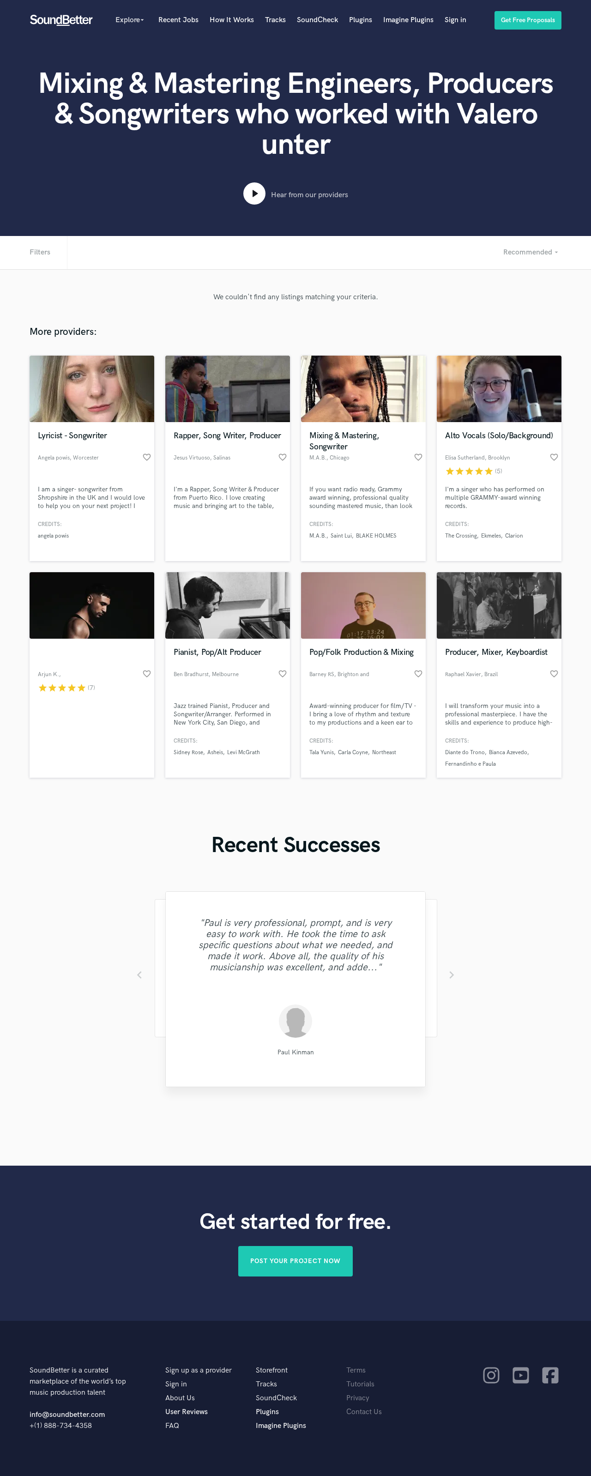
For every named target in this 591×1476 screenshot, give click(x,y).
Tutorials (360, 1384)
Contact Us (364, 1412)
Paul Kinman (295, 1052)
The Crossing (461, 535)
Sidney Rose (188, 752)
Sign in (455, 20)
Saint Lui (341, 535)
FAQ (172, 1426)
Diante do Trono (465, 752)
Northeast (384, 752)
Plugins (360, 20)
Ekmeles (491, 535)
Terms (356, 1370)
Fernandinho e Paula (470, 764)
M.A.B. (317, 535)
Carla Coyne (353, 752)
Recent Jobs (178, 20)
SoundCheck (317, 20)
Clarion (514, 535)
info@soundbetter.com (67, 1414)
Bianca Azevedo (508, 752)
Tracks (275, 20)
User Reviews (186, 1412)
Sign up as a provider (198, 1370)
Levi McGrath (243, 752)
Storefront (272, 1370)
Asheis (215, 752)
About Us (180, 1398)
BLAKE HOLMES (376, 535)
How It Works (232, 20)
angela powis (53, 535)
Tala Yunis (321, 752)
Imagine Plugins (408, 20)
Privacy (357, 1398)
